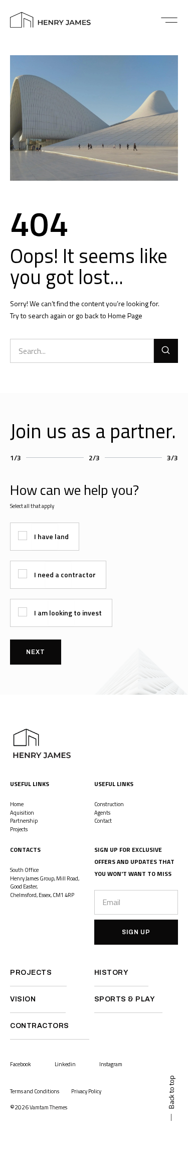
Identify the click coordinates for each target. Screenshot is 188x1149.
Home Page (125, 315)
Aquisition (22, 813)
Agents (102, 813)
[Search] (166, 351)
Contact (103, 821)
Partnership (24, 821)
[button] (169, 20)
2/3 (94, 457)
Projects (19, 829)
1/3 (15, 457)
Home (17, 804)
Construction (109, 804)
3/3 (172, 457)
